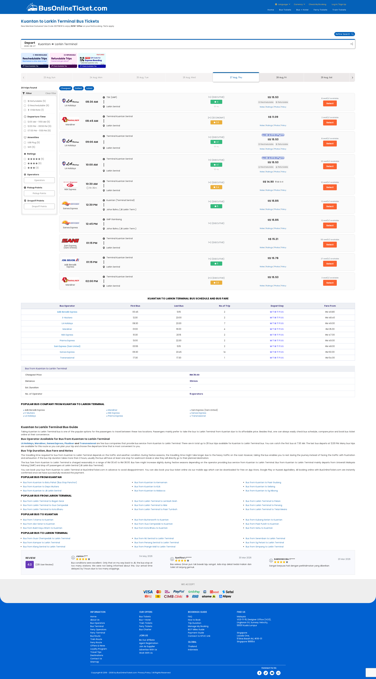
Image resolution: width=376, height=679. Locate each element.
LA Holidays (67, 323)
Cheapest (66, 88)
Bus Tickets (285, 9)
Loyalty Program (98, 648)
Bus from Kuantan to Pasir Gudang (263, 482)
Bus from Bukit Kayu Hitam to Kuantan (42, 528)
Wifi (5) (31, 147)
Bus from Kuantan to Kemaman (151, 482)
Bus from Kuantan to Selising (260, 486)
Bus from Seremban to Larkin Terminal (265, 538)
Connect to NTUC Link (199, 635)
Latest (89, 88)
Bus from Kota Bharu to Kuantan (151, 528)
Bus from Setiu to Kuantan (259, 528)
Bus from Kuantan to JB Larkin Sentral (42, 490)
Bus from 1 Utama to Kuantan (38, 519)
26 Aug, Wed (189, 77)
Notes (262, 107)
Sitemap (94, 661)
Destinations (96, 655)
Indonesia (193, 649)
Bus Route (95, 635)
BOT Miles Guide (196, 629)
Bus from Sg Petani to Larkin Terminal (265, 542)
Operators (39, 180)
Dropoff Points (39, 206)
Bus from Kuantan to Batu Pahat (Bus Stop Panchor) (50, 482)
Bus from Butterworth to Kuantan (152, 519)
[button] (34, 60)
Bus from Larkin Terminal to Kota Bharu (43, 509)
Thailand (192, 646)
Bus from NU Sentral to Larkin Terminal (154, 538)
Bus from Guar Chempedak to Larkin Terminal (46, 538)
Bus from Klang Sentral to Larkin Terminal (44, 546)
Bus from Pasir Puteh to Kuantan (262, 523)
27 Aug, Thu (236, 77)
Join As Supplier (147, 646)
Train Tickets (339, 9)
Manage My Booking (198, 626)
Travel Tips (95, 652)
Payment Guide (196, 632)
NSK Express (67, 334)
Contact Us (96, 658)
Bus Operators (97, 623)
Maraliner (67, 329)
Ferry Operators (98, 629)
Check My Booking (317, 4)
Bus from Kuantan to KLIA (147, 486)
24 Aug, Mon (96, 77)
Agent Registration (148, 643)
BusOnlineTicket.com (126, 672)
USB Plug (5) (34, 142)
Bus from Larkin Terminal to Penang (264, 505)
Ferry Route (96, 642)
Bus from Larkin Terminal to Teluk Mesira (266, 509)
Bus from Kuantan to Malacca (150, 490)
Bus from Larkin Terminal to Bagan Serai (43, 501)
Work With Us (146, 652)
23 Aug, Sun (49, 77)
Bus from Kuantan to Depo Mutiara (41, 486)
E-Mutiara (67, 317)
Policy (283, 107)
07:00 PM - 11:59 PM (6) (39, 130)
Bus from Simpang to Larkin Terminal (264, 546)
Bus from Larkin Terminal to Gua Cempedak (45, 505)
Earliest (78, 88)
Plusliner (69, 443)
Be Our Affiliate (147, 639)
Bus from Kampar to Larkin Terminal (41, 542)
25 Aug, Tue (142, 77)
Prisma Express (67, 340)
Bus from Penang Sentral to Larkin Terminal (157, 542)
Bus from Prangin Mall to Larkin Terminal (155, 546)
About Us (94, 619)
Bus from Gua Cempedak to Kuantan (154, 523)
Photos (277, 107)
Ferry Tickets (320, 9)
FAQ (190, 616)
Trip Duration (194, 623)
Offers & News (97, 645)
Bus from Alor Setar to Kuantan (39, 523)
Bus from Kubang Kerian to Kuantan (264, 519)
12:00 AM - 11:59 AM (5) (39, 121)
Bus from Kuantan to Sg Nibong (262, 490)
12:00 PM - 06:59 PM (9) (39, 126)
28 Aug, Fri (281, 77)
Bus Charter (145, 629)
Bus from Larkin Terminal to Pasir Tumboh (156, 509)
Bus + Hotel (302, 9)
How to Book (194, 619)
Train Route (96, 639)
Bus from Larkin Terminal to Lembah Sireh (156, 501)
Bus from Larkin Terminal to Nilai (151, 505)
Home (271, 9)
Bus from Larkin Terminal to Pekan (263, 501)
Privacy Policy (144, 672)
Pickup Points (39, 193)
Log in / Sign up (338, 4)
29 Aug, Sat (326, 77)
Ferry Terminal (97, 632)
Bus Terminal (97, 626)
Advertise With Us (148, 649)
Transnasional (67, 357)
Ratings (269, 107)
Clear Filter (50, 93)
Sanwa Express (67, 352)
